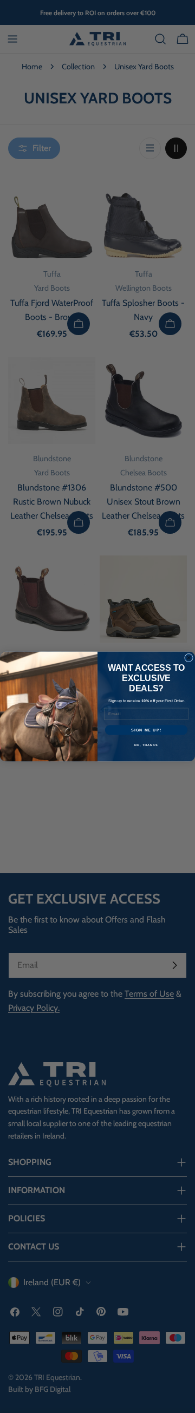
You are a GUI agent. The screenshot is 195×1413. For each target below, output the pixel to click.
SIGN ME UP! (146, 730)
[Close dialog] (189, 658)
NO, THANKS (146, 745)
